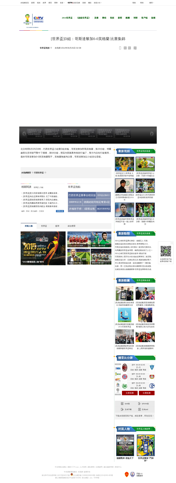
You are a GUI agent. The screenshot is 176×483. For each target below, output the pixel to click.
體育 (50, 3)
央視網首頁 (24, 3)
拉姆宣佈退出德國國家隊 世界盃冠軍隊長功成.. (133, 269)
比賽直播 (130, 393)
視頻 (38, 3)
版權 (153, 18)
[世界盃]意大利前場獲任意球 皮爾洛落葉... (41, 193)
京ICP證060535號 (63, 475)
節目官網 (76, 3)
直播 (84, 3)
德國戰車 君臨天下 (125, 458)
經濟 (44, 3)
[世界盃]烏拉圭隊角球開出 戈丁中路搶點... (41, 196)
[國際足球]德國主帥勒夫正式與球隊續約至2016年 (124, 197)
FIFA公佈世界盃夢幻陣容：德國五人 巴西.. (131, 241)
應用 (151, 3)
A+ (129, 48)
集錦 (136, 370)
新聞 (33, 3)
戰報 (144, 370)
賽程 (104, 18)
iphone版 (145, 404)
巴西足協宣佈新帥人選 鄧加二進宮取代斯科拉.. (133, 247)
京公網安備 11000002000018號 (84, 475)
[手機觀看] (120, 48)
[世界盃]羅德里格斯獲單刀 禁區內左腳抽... (41, 200)
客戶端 (144, 18)
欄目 (89, 3)
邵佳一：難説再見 (98, 246)
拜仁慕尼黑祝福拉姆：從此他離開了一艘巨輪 (133, 263)
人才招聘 (83, 467)
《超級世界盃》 (83, 18)
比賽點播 (147, 393)
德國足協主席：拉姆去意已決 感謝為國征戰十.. (133, 260)
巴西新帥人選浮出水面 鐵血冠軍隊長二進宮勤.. (133, 257)
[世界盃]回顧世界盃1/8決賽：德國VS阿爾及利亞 (145, 221)
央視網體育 (26, 173)
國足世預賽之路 (98, 263)
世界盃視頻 (45, 48)
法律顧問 (99, 467)
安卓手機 (128, 409)
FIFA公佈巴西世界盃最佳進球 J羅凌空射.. (131, 253)
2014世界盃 (67, 18)
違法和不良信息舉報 (49, 475)
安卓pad (145, 409)
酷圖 (128, 18)
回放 (132, 370)
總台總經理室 (109, 467)
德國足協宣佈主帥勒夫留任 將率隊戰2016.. (132, 244)
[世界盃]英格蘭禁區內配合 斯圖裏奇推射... (41, 206)
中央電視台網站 (60, 467)
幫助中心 (118, 467)
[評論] (135, 48)
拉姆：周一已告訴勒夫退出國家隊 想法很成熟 (133, 266)
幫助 (142, 3)
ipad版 (127, 404)
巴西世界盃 (39, 173)
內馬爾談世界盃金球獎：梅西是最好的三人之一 (133, 250)
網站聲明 (91, 467)
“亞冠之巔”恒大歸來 (76, 246)
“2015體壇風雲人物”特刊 (33, 262)
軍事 (56, 3)
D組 (41, 187)
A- (125, 48)
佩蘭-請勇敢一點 (75, 263)
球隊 (136, 18)
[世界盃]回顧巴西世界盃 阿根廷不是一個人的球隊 (124, 221)
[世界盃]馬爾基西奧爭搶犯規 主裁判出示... (41, 203)
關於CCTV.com (73, 467)
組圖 (140, 370)
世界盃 (36, 187)
